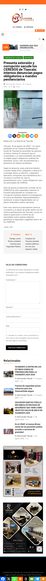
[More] (36, 136)
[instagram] (22, 9)
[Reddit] (19, 136)
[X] (14, 136)
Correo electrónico (13, 317)
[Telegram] (32, 136)
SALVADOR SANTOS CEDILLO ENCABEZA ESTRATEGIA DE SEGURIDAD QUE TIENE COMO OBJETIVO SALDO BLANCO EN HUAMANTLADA (28, 407)
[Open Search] (39, 39)
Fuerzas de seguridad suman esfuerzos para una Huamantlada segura (28, 388)
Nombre (9, 307)
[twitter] (25, 9)
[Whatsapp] (23, 136)
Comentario (11, 280)
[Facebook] (10, 136)
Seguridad (28, 58)
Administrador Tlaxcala (13, 84)
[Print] (27, 136)
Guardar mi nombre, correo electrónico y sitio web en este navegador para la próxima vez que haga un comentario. (22, 338)
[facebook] (20, 9)
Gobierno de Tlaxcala (13, 58)
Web (7, 326)
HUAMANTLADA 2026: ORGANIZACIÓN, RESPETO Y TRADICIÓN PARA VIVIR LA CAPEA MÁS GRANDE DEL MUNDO (29, 47)
